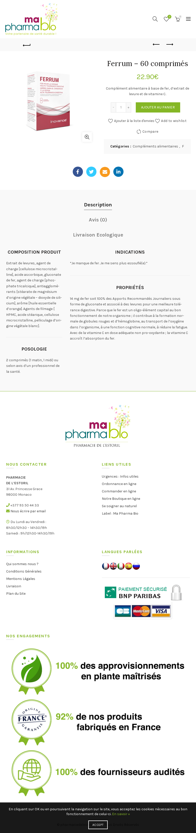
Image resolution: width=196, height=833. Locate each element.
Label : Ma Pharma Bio (120, 513)
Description (98, 205)
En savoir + (121, 814)
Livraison (13, 586)
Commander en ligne (119, 491)
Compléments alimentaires (155, 146)
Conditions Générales (24, 571)
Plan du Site (16, 593)
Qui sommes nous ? (22, 564)
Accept (98, 825)
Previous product (156, 45)
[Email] (105, 172)
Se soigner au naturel (119, 506)
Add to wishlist (174, 121)
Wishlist (169, 16)
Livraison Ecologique (98, 235)
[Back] (26, 45)
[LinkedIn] (118, 172)
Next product (169, 45)
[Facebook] (78, 172)
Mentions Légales (20, 579)
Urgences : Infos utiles (120, 476)
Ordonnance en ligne (119, 484)
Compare (150, 131)
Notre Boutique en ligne (121, 498)
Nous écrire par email (28, 511)
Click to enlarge (87, 137)
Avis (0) (98, 220)
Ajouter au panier (158, 107)
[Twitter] (91, 172)
